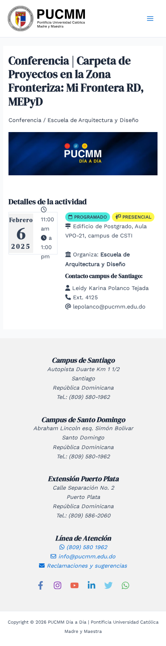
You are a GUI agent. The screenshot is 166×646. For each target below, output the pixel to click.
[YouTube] (74, 585)
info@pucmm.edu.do (85, 556)
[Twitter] (108, 585)
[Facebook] (40, 585)
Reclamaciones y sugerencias (86, 565)
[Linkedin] (91, 585)
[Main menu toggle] (150, 18)
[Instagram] (57, 585)
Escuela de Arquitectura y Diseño (93, 120)
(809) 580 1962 (85, 547)
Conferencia (24, 120)
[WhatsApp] (125, 585)
